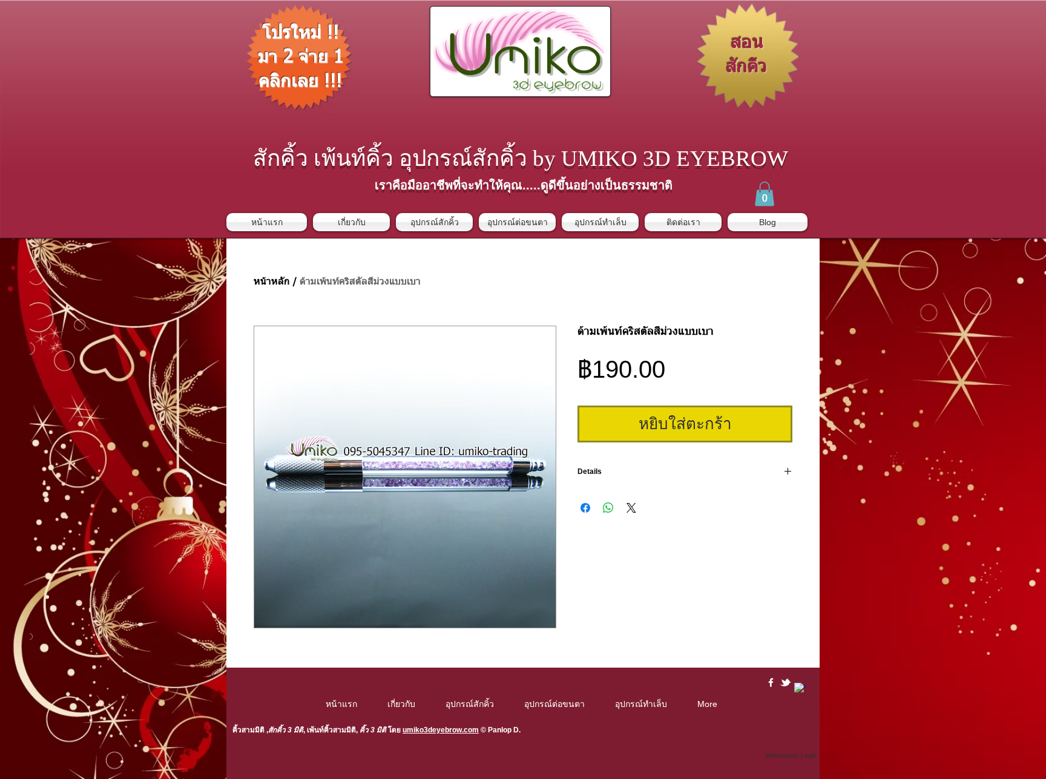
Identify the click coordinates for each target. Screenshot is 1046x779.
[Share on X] (631, 508)
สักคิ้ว (277, 730)
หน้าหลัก (272, 282)
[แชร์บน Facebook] (585, 508)
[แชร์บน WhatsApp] (608, 508)
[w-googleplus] (800, 688)
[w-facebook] (771, 682)
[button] (764, 194)
